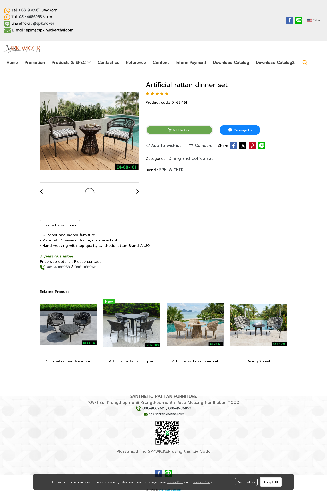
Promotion (35, 62)
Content (161, 62)
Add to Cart (181, 130)
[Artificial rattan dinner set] (89, 132)
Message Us (242, 130)
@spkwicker (44, 23)
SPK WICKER (171, 170)
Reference (136, 62)
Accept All (271, 482)
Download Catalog (231, 62)
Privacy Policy (176, 482)
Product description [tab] (59, 225)
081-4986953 (30, 16)
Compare (202, 145)
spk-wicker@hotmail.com (166, 414)
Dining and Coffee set (191, 158)
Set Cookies (246, 482)
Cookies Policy (202, 482)
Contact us (108, 62)
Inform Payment (191, 62)
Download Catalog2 (275, 62)
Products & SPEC (69, 62)
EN (315, 20)
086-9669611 (30, 10)
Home (12, 62)
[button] (305, 62)
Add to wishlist (165, 145)
